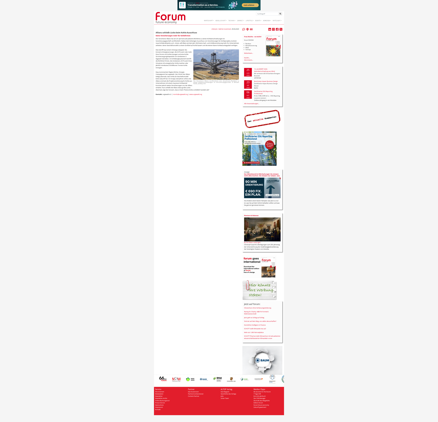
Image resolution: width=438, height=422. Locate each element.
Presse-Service (160, 403)
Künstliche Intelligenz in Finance (255, 325)
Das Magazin (225, 392)
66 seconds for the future (262, 392)
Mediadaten (159, 394)
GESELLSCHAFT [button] (220, 20)
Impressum (159, 407)
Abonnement (159, 392)
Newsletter (159, 396)
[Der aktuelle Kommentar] (262, 119)
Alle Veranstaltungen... (251, 104)
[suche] (280, 14)
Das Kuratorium (193, 392)
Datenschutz (159, 405)
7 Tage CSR (257, 394)
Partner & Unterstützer (195, 394)
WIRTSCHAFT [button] (208, 20)
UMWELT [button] (240, 20)
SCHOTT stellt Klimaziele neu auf (255, 329)
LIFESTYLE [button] (249, 20)
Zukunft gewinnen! (260, 407)
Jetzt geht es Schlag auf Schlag (254, 318)
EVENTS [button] (257, 20)
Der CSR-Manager (259, 398)
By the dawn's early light (252, 242)
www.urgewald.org (195, 94)
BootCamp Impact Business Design (266, 81)
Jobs (222, 396)
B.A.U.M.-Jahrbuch (260, 396)
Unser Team (225, 398)
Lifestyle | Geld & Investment (221, 29)
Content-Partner (193, 396)
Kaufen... (247, 58)
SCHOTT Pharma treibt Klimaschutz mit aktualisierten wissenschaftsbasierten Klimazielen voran (262, 337)
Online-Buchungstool (162, 401)
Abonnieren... (248, 60)
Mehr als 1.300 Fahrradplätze (254, 332)
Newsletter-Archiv (161, 398)
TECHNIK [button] (231, 20)
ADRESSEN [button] (266, 20)
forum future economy (261, 405)
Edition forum (258, 403)
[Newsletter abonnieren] (251, 29)
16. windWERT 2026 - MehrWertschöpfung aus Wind (264, 70)
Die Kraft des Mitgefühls (262, 401)
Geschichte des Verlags (228, 394)
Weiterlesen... (248, 53)
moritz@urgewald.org (180, 94)
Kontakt (158, 409)
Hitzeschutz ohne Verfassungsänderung (257, 308)
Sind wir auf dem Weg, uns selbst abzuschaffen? (260, 321)
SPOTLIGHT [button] (276, 20)
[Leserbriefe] (243, 29)
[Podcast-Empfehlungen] (247, 29)
